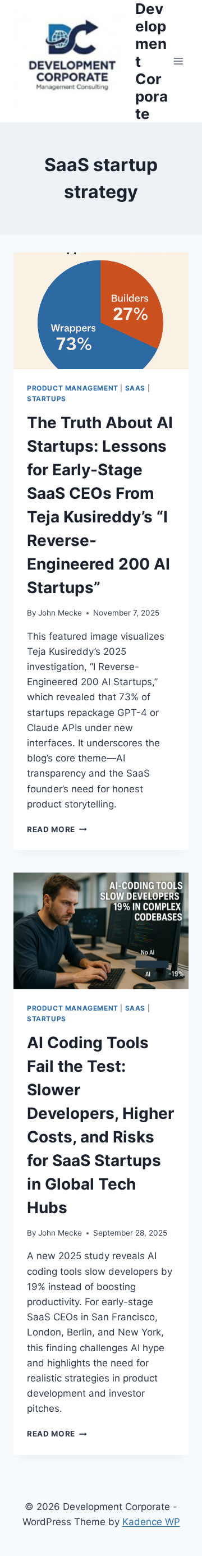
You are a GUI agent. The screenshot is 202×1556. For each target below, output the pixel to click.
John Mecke (60, 612)
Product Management (72, 388)
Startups (46, 398)
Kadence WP (151, 1521)
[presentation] (101, 311)
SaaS (135, 388)
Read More (54, 829)
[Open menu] (178, 61)
